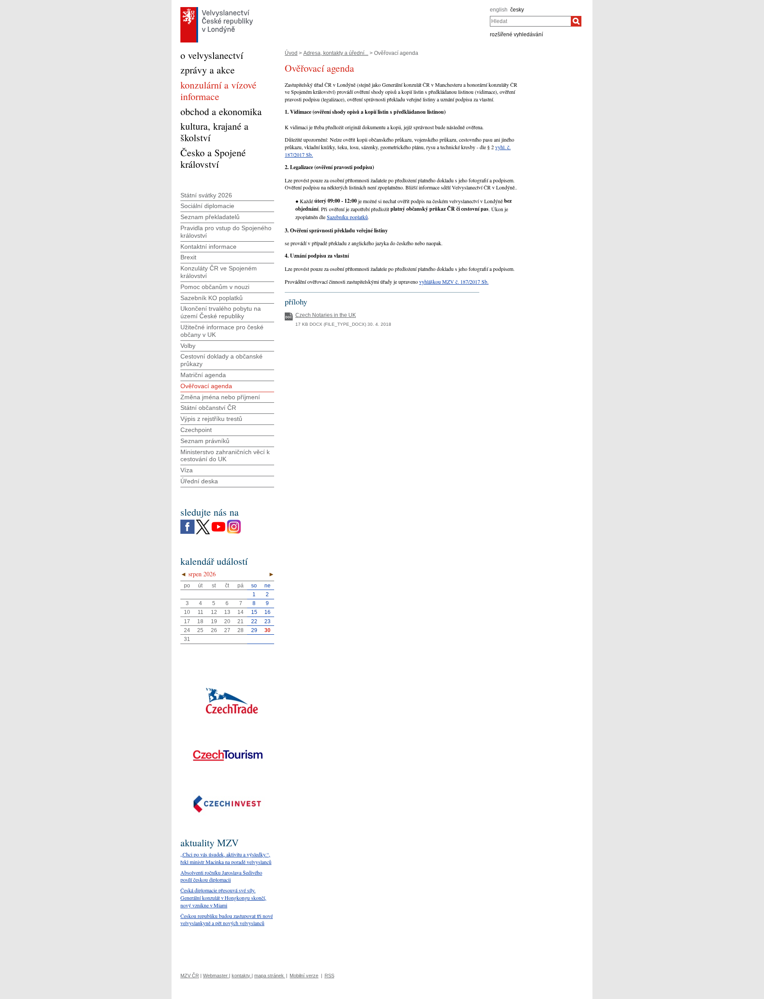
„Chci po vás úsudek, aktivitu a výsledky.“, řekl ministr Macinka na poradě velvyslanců (225, 858)
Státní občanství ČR (208, 407)
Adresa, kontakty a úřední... (335, 53)
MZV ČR (189, 975)
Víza (186, 470)
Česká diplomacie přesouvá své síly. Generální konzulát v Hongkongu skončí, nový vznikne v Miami (223, 898)
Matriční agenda (203, 374)
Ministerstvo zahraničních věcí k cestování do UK (225, 455)
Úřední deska (199, 481)
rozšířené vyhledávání (516, 34)
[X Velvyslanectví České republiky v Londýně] (203, 522)
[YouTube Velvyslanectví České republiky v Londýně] (218, 522)
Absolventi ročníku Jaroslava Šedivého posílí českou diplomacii (221, 876)
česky (517, 10)
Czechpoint (196, 429)
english (499, 10)
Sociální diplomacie (207, 205)
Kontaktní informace (208, 246)
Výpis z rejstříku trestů (211, 418)
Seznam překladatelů (210, 216)
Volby (187, 345)
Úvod (291, 53)
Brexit (188, 257)
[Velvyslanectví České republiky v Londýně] (216, 9)
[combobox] (530, 21)
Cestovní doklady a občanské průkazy (221, 360)
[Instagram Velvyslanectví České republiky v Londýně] (234, 522)
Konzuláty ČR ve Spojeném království (218, 272)
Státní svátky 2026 (206, 195)
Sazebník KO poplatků (211, 297)
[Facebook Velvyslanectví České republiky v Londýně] (187, 522)
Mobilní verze (304, 975)
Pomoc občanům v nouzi (214, 286)
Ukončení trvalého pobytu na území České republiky (220, 312)
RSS (329, 975)
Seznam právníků (204, 440)
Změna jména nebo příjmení (220, 397)
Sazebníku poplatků (347, 216)
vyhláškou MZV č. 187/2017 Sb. (454, 281)
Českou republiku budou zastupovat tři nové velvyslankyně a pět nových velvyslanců (226, 919)
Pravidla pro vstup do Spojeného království (225, 231)
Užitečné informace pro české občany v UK (222, 331)
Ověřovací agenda (206, 386)
